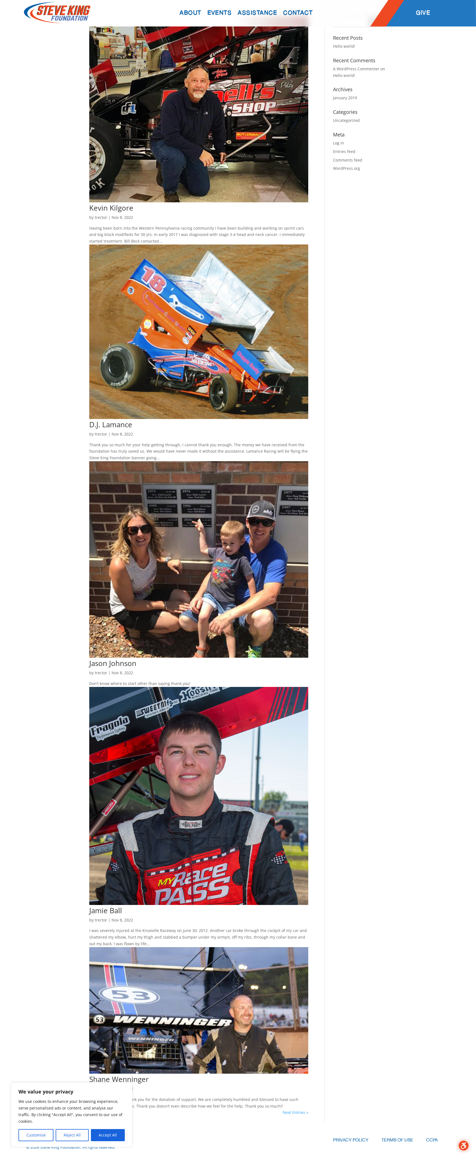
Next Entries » (295, 1112)
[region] (71, 1114)
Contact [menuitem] (298, 13)
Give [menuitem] (423, 13)
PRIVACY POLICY (350, 1139)
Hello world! (344, 46)
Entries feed (344, 151)
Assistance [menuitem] (257, 13)
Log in (338, 143)
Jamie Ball (105, 910)
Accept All (108, 1135)
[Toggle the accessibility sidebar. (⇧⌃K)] (463, 1145)
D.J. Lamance (110, 424)
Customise (36, 1135)
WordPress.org (346, 168)
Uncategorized (346, 120)
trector (101, 217)
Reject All (72, 1135)
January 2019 (345, 97)
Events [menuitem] (219, 13)
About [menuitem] (190, 13)
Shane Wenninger (119, 1079)
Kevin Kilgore (111, 208)
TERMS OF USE (397, 1139)
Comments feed (347, 160)
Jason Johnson (112, 663)
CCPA (432, 1139)
